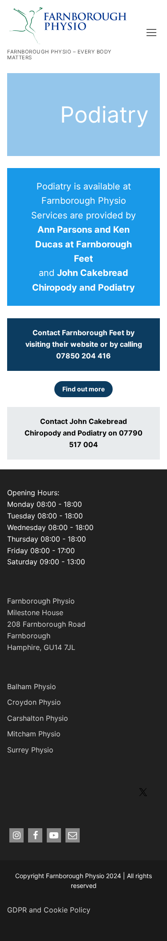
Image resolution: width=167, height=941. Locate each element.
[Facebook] (35, 835)
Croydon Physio (34, 702)
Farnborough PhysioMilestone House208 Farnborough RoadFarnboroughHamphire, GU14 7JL (46, 624)
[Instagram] (16, 835)
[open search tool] (135, 32)
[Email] (72, 835)
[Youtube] (54, 835)
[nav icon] (153, 32)
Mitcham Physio (34, 733)
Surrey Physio (30, 749)
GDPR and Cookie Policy (48, 909)
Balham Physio (31, 686)
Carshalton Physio (37, 718)
